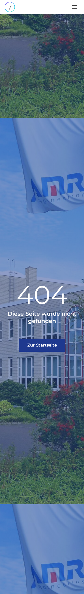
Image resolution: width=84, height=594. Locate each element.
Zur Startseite (42, 345)
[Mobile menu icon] (74, 7)
